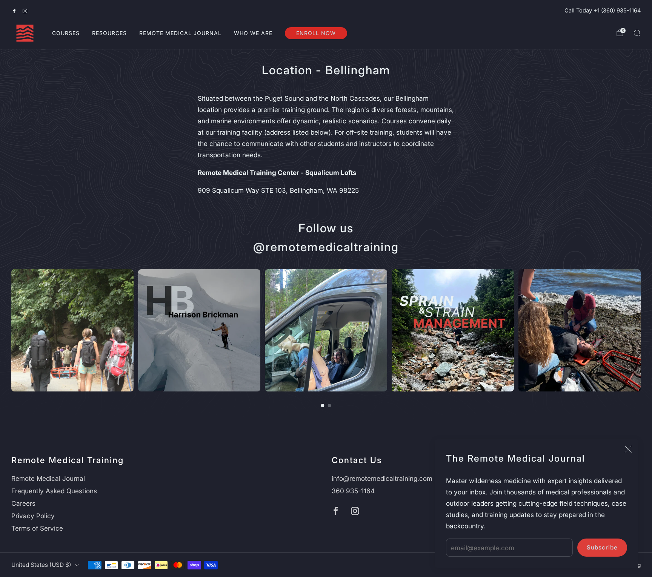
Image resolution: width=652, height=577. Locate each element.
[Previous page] (11, 330)
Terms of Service (37, 528)
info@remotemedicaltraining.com (382, 478)
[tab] (322, 405)
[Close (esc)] (628, 449)
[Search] (637, 33)
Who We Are (253, 33)
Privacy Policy (33, 516)
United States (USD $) (41, 564)
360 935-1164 (353, 491)
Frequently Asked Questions (54, 491)
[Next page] (641, 330)
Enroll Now (316, 33)
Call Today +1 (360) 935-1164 (602, 10)
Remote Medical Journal (180, 33)
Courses (66, 33)
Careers (23, 503)
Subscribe (602, 547)
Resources (109, 33)
